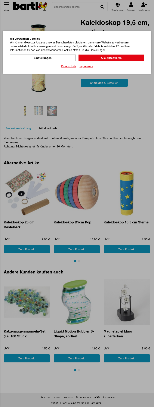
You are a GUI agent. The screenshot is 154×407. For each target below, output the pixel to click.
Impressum (86, 66)
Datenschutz (68, 66)
